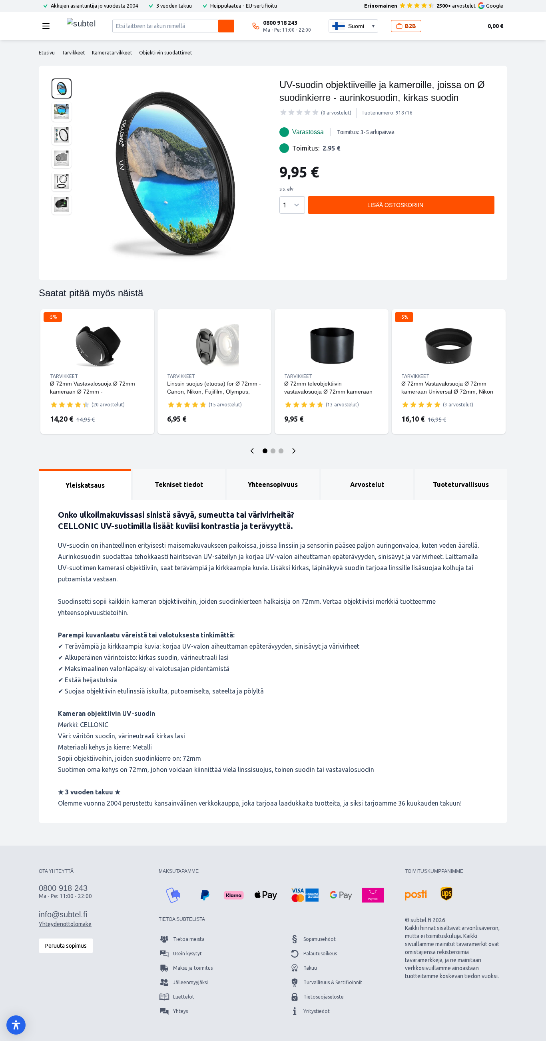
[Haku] (226, 26)
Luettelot (183, 996)
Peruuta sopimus (66, 946)
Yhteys (180, 1011)
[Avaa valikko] (48, 26)
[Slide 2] (273, 451)
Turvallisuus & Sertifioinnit (332, 982)
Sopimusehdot (319, 939)
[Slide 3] (281, 451)
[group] (299, 113)
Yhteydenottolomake (65, 924)
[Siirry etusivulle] (81, 24)
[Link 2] (214, 346)
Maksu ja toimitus (193, 968)
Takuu (310, 968)
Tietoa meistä (189, 939)
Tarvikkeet (64, 376)
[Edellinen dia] (252, 451)
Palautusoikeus (320, 953)
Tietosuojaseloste (323, 996)
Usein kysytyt (187, 953)
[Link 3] (331, 346)
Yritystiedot (316, 1011)
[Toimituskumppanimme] (416, 895)
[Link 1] (97, 346)
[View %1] (62, 88)
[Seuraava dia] (294, 451)
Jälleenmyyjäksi (190, 982)
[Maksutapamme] (173, 895)
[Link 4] (448, 346)
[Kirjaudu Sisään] (440, 26)
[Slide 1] (265, 451)
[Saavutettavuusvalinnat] (16, 1025)
